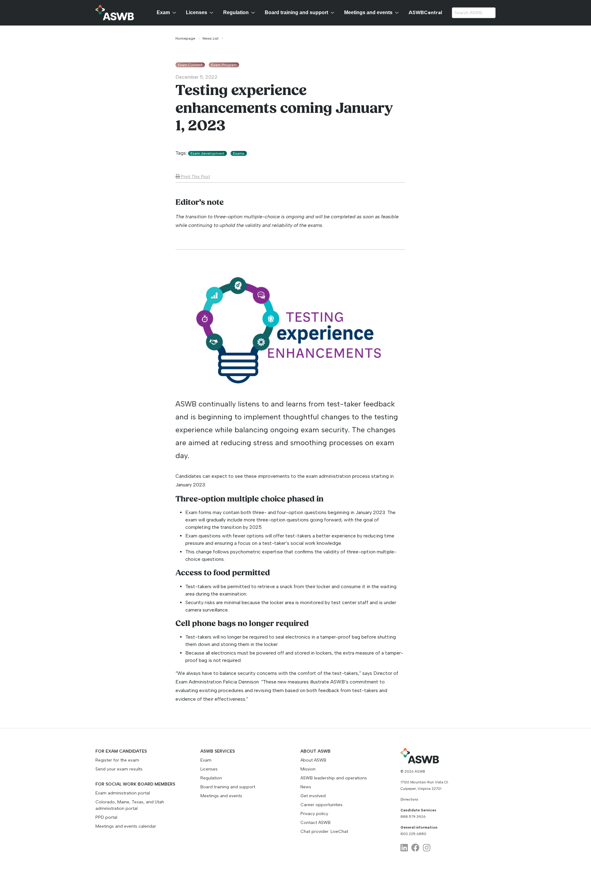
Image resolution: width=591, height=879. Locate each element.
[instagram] (426, 848)
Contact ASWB (315, 822)
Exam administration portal (122, 793)
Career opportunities (321, 804)
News (305, 787)
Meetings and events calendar (125, 826)
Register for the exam (117, 760)
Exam (163, 12)
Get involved (313, 795)
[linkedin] (404, 848)
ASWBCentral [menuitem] (425, 12)
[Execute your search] (490, 13)
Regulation (236, 12)
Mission (308, 769)
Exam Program (224, 65)
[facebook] (415, 848)
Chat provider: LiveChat (324, 831)
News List (211, 38)
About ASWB (313, 760)
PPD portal (106, 817)
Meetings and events (368, 12)
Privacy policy (314, 813)
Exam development (207, 153)
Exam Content (190, 65)
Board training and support (296, 12)
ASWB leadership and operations (333, 778)
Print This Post (195, 176)
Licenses (196, 12)
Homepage (185, 38)
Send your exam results (119, 769)
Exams (238, 153)
